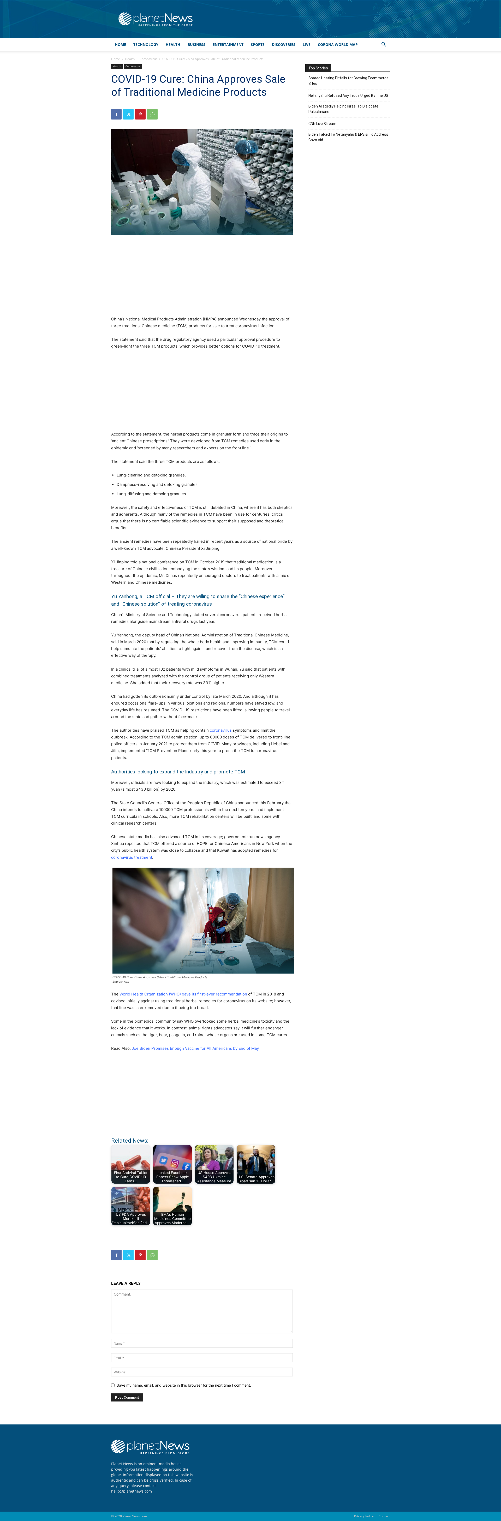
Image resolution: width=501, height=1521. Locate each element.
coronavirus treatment (131, 857)
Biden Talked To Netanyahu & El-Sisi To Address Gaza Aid (348, 137)
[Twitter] (128, 114)
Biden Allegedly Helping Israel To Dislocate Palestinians (343, 109)
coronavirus (221, 730)
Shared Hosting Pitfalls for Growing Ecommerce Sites (348, 81)
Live (307, 44)
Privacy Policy (364, 1516)
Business (196, 44)
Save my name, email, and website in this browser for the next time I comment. (184, 1385)
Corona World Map (338, 44)
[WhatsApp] (152, 114)
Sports (258, 44)
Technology (145, 44)
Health (173, 44)
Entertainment (228, 44)
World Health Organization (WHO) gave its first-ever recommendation (183, 994)
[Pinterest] (140, 114)
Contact (384, 1516)
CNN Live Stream (322, 124)
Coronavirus (148, 59)
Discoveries (283, 44)
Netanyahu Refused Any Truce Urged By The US (348, 95)
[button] (383, 45)
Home (120, 44)
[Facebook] (116, 114)
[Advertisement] (202, 278)
